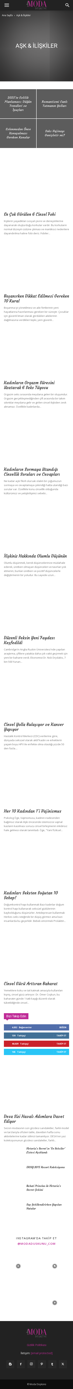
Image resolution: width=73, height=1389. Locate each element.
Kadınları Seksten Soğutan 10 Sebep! (31, 895)
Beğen (62, 1027)
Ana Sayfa (7, 15)
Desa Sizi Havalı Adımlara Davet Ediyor (34, 1119)
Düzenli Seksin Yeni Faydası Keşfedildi (29, 640)
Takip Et (61, 1035)
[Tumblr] (52, 1364)
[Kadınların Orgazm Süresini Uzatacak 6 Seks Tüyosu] (36, 354)
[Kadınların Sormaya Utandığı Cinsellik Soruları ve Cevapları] (36, 440)
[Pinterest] (42, 1364)
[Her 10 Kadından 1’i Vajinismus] (36, 782)
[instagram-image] (18, 1266)
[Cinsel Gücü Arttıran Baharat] (36, 955)
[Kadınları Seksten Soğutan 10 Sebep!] (36, 864)
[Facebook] (21, 1364)
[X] (63, 1364)
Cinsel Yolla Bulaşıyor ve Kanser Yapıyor (34, 727)
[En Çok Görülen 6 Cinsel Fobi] (36, 185)
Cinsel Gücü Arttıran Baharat (30, 983)
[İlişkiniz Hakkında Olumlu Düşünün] (36, 527)
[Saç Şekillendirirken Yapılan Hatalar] (13, 1209)
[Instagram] (31, 1364)
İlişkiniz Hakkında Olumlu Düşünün (35, 556)
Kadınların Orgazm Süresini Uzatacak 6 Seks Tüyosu (29, 385)
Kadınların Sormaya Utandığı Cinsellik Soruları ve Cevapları (32, 472)
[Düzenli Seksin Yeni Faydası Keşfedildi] (36, 609)
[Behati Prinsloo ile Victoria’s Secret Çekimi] (13, 1191)
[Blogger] (10, 1364)
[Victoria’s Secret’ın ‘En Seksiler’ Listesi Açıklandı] (13, 1153)
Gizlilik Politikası (36, 1345)
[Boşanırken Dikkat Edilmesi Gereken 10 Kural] (36, 267)
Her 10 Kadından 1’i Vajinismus (32, 811)
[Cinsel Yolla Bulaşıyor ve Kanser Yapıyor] (36, 696)
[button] (6, 5)
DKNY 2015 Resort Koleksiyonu (45, 1167)
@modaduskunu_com (37, 1243)
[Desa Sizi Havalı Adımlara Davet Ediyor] (36, 1088)
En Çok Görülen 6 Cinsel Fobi (29, 214)
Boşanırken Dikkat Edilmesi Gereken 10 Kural (36, 298)
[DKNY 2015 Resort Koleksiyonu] (13, 1172)
